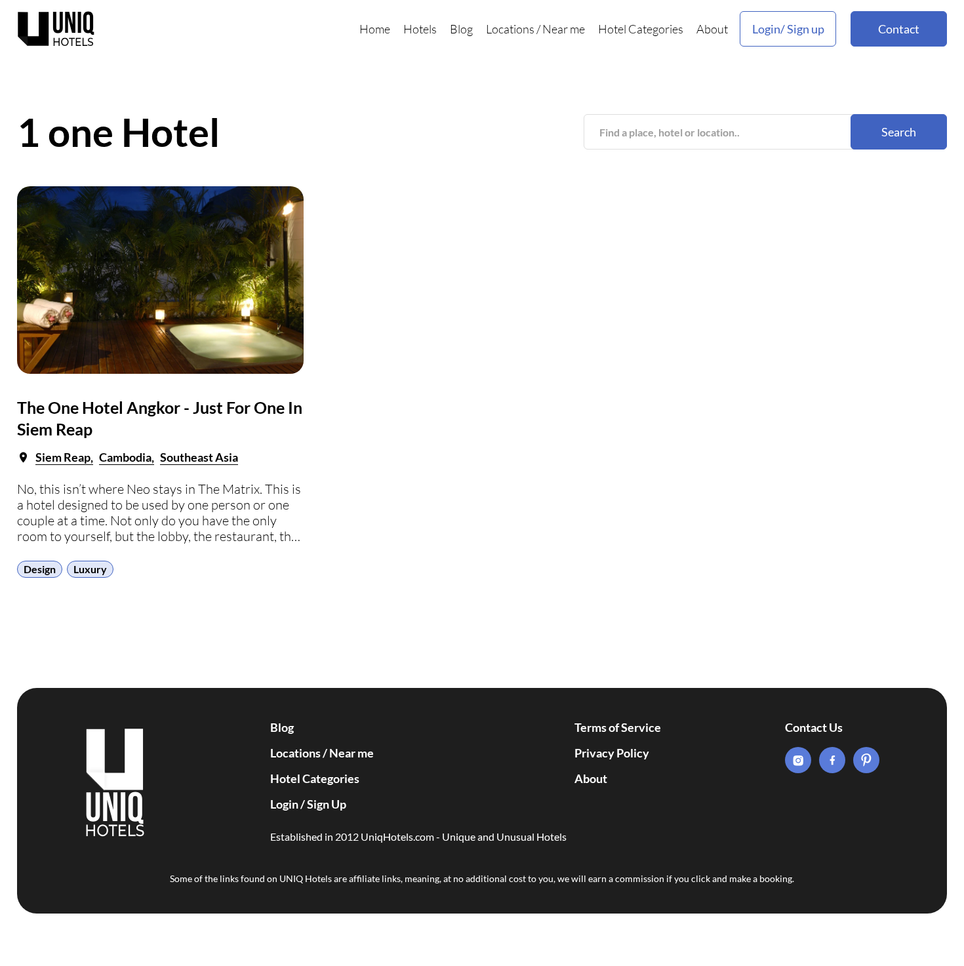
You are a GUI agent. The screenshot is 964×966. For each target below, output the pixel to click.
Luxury (90, 569)
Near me (563, 29)
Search (898, 132)
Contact (898, 29)
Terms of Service (617, 727)
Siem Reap (62, 457)
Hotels (420, 29)
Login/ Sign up (788, 29)
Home (374, 29)
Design (40, 569)
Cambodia (125, 457)
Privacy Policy (611, 753)
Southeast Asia (199, 457)
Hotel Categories (640, 29)
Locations (510, 29)
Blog (461, 29)
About (712, 29)
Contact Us (814, 727)
